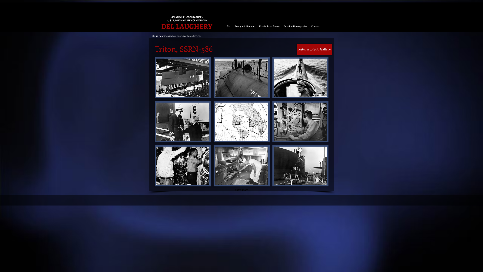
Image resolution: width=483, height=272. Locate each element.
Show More (241, 189)
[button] (183, 77)
